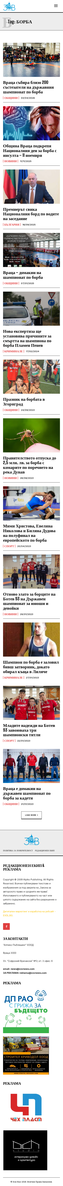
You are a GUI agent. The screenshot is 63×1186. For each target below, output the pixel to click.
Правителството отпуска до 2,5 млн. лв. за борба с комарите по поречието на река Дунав (29, 464)
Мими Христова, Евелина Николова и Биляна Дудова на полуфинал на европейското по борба (29, 532)
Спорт (9, 546)
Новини (10, 161)
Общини (11, 97)
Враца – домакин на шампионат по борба (23, 275)
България (11, 224)
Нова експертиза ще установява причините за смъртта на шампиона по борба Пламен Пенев (27, 338)
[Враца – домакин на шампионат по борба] (31, 250)
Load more (30, 815)
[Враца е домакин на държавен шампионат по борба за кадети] (31, 766)
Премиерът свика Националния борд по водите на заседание (31, 213)
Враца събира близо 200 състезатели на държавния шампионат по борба (28, 87)
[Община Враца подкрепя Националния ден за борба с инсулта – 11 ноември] (31, 123)
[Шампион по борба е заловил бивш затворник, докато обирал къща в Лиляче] (31, 639)
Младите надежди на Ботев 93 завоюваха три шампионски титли (29, 730)
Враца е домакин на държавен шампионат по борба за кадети (27, 793)
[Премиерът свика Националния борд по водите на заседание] (31, 186)
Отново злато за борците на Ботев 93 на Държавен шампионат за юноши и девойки (29, 601)
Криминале (13, 351)
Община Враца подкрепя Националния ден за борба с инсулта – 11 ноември (30, 150)
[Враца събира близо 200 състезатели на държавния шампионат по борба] (31, 60)
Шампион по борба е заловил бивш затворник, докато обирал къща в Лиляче (31, 666)
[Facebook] (6, 926)
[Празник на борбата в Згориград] (31, 377)
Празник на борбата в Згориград (24, 401)
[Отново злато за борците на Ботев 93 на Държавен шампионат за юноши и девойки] (31, 571)
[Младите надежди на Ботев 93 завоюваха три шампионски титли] (31, 703)
